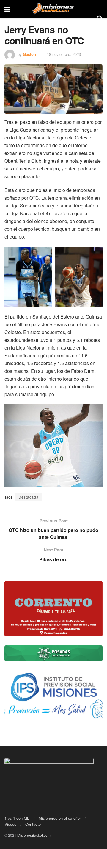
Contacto (33, 824)
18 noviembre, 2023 (64, 54)
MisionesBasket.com (34, 835)
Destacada (28, 496)
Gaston (29, 54)
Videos (10, 824)
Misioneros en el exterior (60, 818)
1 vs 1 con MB (17, 818)
